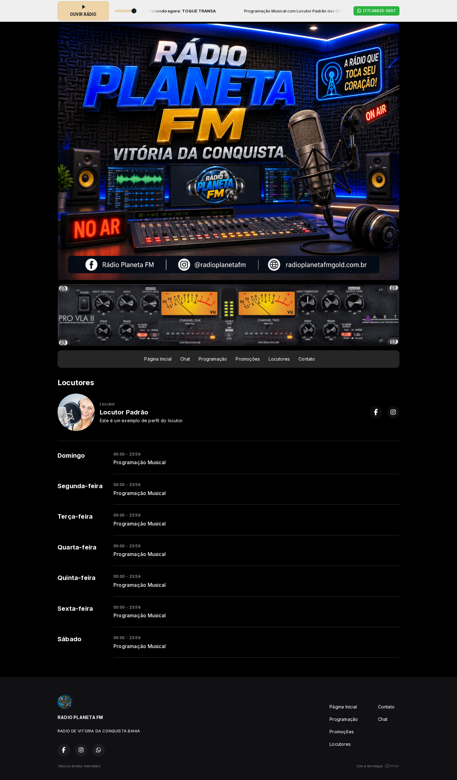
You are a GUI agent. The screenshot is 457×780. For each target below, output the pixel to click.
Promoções (248, 359)
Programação (213, 359)
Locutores (279, 359)
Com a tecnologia (369, 766)
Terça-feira (75, 516)
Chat (185, 359)
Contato (306, 359)
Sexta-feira (75, 608)
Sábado (69, 639)
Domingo (71, 455)
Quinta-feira (77, 577)
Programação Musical (139, 462)
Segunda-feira (80, 486)
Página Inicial (158, 359)
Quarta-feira (77, 547)
